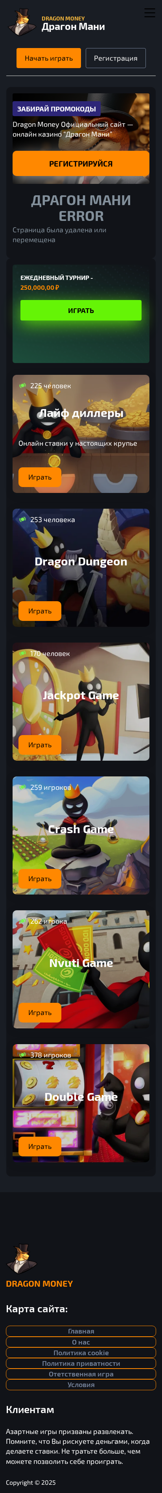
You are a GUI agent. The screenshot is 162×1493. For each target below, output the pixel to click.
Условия (81, 1384)
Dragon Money (39, 1283)
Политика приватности (81, 1363)
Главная (81, 1330)
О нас (81, 1341)
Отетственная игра (81, 1373)
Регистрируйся (81, 163)
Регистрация (116, 58)
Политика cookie (81, 1352)
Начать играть (49, 58)
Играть (81, 310)
